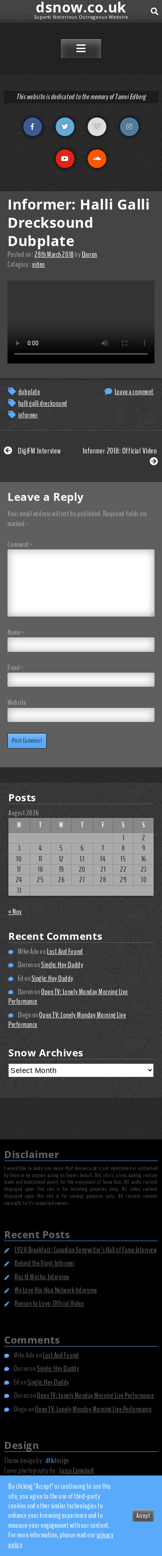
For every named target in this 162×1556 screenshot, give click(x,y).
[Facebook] (32, 127)
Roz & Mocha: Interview (42, 1277)
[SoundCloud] (97, 158)
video (38, 264)
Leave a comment (134, 392)
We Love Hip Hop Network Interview (56, 1290)
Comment (20, 544)
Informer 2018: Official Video (120, 450)
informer (28, 415)
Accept (143, 1515)
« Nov (15, 912)
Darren (89, 254)
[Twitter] (65, 127)
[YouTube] (65, 158)
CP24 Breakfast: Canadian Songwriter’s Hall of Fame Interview (86, 1250)
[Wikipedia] (97, 127)
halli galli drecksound (42, 403)
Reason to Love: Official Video (49, 1303)
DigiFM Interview (39, 450)
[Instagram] (129, 127)
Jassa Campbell (76, 1471)
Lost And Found (65, 951)
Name (15, 632)
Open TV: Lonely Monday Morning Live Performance (68, 996)
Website (17, 702)
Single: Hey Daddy (62, 965)
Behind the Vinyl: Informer (44, 1263)
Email (15, 668)
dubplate (29, 392)
